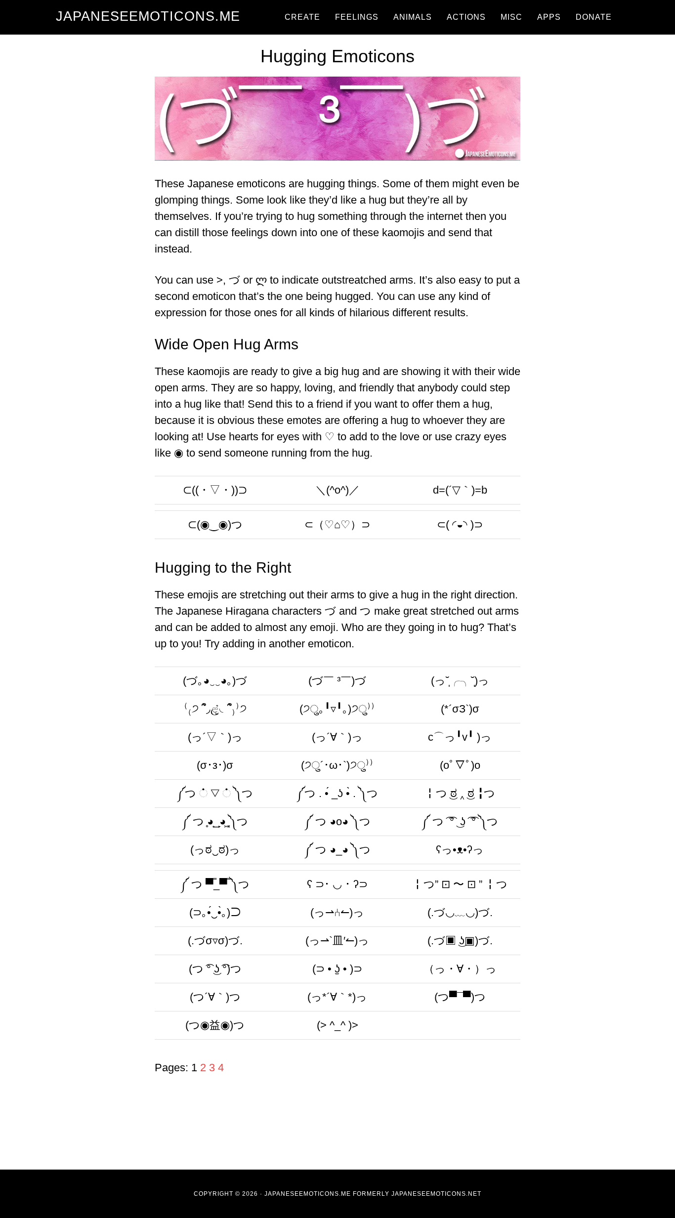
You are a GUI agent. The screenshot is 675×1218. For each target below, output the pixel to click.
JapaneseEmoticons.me (148, 16)
